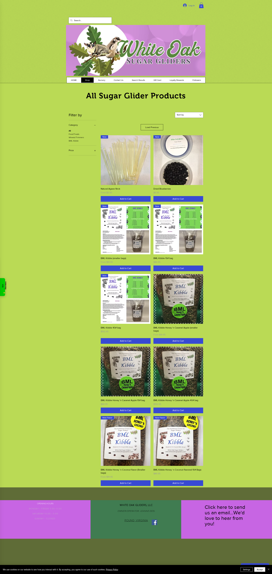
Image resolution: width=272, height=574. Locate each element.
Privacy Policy (112, 569)
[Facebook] (154, 522)
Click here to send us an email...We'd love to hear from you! (225, 515)
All (70, 131)
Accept (260, 569)
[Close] (268, 569)
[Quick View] (178, 299)
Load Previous (152, 127)
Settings (246, 569)
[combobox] (189, 115)
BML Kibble (73, 141)
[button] (201, 5)
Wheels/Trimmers (76, 137)
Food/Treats (74, 134)
